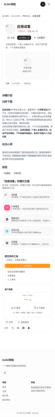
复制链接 (25, 322)
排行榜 (5, 395)
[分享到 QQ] (29, 328)
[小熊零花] (27, 207)
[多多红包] (27, 231)
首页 (7, 16)
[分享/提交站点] (4, 372)
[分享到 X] (12, 328)
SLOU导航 (10, 4)
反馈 (11, 322)
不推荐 (41, 307)
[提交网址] (42, 4)
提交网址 (6, 399)
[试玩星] (27, 196)
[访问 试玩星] (7, 196)
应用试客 (24, 26)
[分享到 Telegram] (23, 328)
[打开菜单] (49, 4)
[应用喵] (27, 243)
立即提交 (27, 265)
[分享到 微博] (18, 328)
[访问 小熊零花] (7, 207)
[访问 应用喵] (7, 243)
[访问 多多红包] (7, 231)
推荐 (17, 307)
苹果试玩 (26, 16)
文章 (4, 391)
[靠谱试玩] (27, 219)
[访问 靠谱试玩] (7, 219)
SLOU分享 (15, 16)
